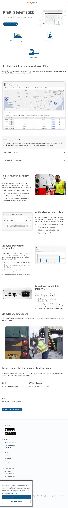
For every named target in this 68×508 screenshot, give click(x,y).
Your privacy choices (16, 501)
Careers (7, 460)
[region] (16, 493)
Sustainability (8, 458)
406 (4, 383)
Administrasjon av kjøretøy (18, 41)
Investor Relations (9, 474)
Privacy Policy (14, 493)
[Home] (32, 2)
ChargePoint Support (10, 443)
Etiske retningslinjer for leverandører (55, 496)
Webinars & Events (10, 476)
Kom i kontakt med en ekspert (12, 409)
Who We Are (8, 456)
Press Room (8, 471)
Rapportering (34, 57)
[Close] (30, 483)
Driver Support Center (11, 445)
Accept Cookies (16, 497)
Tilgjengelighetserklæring (39, 496)
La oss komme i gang (11, 24)
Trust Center (8, 447)
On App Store (10, 429)
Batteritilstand (50, 41)
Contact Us (8, 463)
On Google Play (10, 433)
